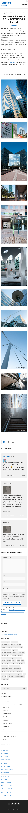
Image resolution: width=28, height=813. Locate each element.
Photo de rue (17, 666)
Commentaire (7, 557)
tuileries (4, 676)
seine (14, 671)
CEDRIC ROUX (5, 750)
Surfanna (6, 456)
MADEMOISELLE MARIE (7, 769)
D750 (21, 647)
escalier (9, 650)
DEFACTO (13, 62)
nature (14, 660)
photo (10, 666)
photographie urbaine (7, 668)
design (3, 650)
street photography (6, 674)
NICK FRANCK (5, 773)
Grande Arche (21, 652)
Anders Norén (16, 809)
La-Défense (18, 658)
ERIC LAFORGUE (5, 760)
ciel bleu (4, 647)
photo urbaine (17, 668)
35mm (8, 642)
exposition (14, 650)
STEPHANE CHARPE (6, 789)
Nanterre (9, 660)
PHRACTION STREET (6, 782)
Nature (5, 720)
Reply (23, 475)
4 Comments (21, 13)
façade (14, 652)
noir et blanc (5, 663)
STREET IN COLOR (6, 792)
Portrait (5, 726)
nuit (10, 663)
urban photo (10, 676)
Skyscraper (19, 671)
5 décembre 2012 (9, 545)
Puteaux (9, 671)
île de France (5, 679)
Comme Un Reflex (6, 4)
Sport (4, 733)
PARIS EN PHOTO (5, 776)
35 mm (3, 642)
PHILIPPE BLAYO (5, 779)
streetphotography (17, 674)
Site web (5, 588)
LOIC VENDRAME (5, 766)
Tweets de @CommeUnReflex (9, 634)
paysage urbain (20, 663)
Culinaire (5, 707)
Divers (4, 710)
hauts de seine (5, 655)
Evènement (6, 713)
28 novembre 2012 (9, 515)
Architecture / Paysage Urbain (11, 704)
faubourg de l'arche (6, 652)
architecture (14, 642)
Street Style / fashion (8, 736)
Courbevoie (10, 647)
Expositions (6, 717)
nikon (22, 660)
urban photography (19, 676)
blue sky (13, 644)
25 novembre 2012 (9, 13)
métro (3, 660)
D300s (16, 647)
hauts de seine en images (8, 658)
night (18, 660)
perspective (5, 666)
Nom (4, 575)
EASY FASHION (5, 753)
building (19, 644)
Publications (6, 729)
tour (24, 674)
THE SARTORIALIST (6, 795)
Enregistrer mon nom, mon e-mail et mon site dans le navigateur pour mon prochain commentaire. (14, 596)
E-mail (5, 582)
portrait (3, 671)
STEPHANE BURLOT (6, 785)
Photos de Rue (7, 723)
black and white (5, 644)
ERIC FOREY (4, 756)
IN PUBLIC (4, 763)
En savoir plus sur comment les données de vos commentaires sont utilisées (13, 612)
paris (14, 663)
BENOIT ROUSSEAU (6, 747)
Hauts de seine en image (16, 655)
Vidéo (4, 739)
